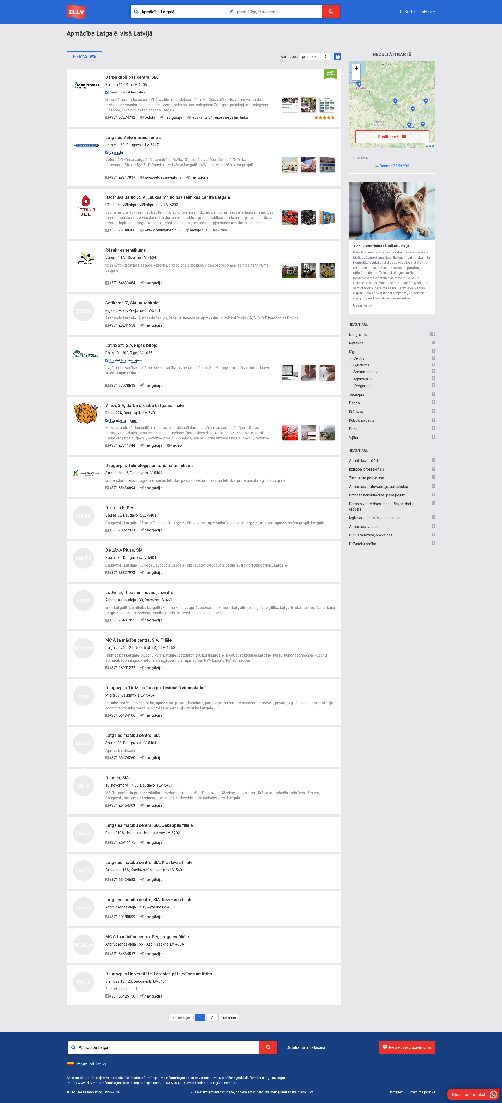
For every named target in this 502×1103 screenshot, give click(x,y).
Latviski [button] (426, 12)
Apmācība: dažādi (364, 461)
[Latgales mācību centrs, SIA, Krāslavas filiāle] (422, 124)
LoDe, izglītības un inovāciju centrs (139, 592)
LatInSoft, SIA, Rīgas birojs (131, 345)
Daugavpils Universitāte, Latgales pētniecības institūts (158, 973)
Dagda (354, 403)
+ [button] (356, 68)
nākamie (229, 1017)
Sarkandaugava (366, 372)
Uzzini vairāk (362, 305)
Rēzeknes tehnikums (125, 250)
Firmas (83, 56)
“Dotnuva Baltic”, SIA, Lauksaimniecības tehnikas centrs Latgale (167, 197)
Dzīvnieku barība (362, 544)
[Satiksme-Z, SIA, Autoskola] (412, 109)
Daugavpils (358, 334)
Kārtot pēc (289, 56)
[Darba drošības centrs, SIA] (86, 85)
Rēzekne (356, 343)
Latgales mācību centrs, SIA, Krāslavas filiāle (148, 862)
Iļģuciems (361, 365)
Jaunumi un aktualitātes (127, 92)
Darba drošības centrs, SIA (131, 77)
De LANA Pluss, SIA (123, 550)
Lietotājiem (395, 1092)
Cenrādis (116, 152)
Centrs (358, 358)
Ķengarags (362, 386)
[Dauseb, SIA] (409, 125)
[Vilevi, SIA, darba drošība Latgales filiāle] (86, 413)
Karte (409, 11)
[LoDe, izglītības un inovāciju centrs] (426, 101)
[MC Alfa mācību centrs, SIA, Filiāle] (359, 85)
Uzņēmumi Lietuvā (91, 1064)
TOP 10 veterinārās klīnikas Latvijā (381, 246)
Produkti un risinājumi (125, 360)
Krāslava (356, 412)
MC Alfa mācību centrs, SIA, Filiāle (138, 640)
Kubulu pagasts (361, 420)
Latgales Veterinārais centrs (133, 137)
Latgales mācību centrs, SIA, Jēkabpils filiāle (149, 825)
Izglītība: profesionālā (366, 469)
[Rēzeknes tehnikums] (86, 258)
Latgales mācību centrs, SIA (132, 735)
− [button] (356, 76)
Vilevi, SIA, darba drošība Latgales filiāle (144, 405)
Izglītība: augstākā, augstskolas (374, 518)
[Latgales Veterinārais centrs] (86, 145)
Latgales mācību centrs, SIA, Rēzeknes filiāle (148, 899)
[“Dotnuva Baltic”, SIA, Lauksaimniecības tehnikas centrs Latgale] (86, 205)
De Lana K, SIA (119, 507)
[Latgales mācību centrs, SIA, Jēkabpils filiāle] (395, 101)
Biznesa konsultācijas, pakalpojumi (377, 495)
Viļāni (353, 437)
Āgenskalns (363, 379)
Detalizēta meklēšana (305, 1047)
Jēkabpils (356, 394)
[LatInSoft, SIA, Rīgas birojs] (86, 353)
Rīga (352, 352)
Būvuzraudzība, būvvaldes (370, 535)
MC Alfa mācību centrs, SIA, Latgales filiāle (147, 936)
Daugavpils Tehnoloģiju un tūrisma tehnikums (149, 465)
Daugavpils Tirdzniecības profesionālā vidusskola (154, 687)
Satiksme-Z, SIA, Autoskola (131, 303)
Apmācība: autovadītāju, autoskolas (378, 486)
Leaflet (429, 145)
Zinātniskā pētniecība (366, 478)
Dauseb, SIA (117, 777)
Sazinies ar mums (123, 420)
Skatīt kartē (389, 136)
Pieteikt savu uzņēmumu (410, 1047)
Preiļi (353, 429)
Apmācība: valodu (364, 526)
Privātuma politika (422, 1092)
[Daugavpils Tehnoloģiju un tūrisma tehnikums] (86, 473)
